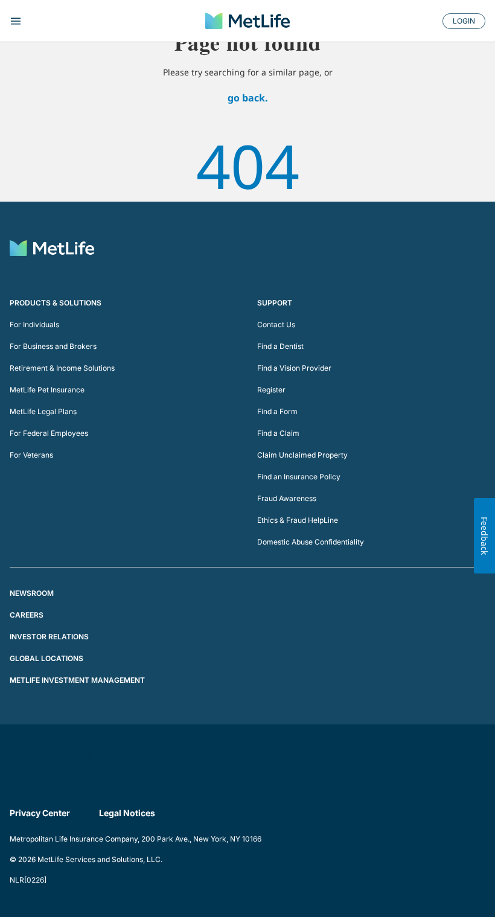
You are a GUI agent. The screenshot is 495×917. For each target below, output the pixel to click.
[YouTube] (120, 753)
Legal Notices (127, 813)
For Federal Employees (49, 433)
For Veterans (31, 454)
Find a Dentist (280, 346)
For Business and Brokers (53, 346)
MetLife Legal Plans (43, 411)
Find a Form (277, 411)
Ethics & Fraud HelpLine (297, 520)
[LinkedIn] (53, 753)
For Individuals (34, 324)
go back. (248, 97)
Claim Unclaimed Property (302, 454)
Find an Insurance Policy (298, 476)
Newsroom (32, 593)
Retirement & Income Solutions (62, 367)
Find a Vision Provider (294, 367)
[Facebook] (19, 753)
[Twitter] (87, 753)
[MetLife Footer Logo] (52, 249)
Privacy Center (40, 813)
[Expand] (86, 21)
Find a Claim (278, 433)
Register (271, 389)
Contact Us (276, 324)
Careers (26, 614)
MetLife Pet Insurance (47, 389)
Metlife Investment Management (77, 680)
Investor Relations (49, 636)
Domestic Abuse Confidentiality (310, 541)
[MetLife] (247, 20)
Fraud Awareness (286, 498)
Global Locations (46, 658)
